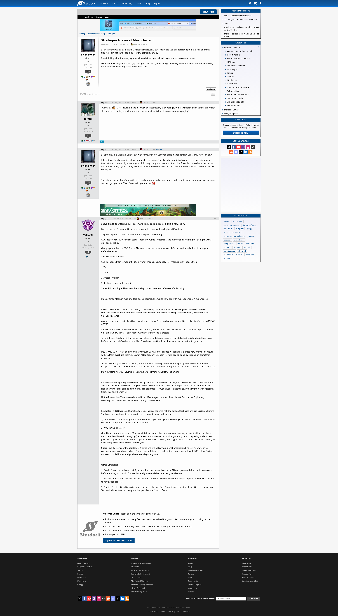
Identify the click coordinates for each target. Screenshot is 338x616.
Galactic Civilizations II (95, 34)
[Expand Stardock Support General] (225, 58)
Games (115, 3)
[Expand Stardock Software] (222, 47)
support (227, 258)
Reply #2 (105, 149)
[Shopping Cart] (255, 3)
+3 (88, 136)
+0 (88, 252)
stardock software (249, 225)
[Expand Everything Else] (222, 113)
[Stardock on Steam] (252, 147)
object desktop (229, 251)
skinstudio (250, 243)
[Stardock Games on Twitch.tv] (243, 147)
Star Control (136, 577)
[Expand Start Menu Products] (225, 98)
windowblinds (237, 221)
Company (193, 558)
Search (99, 17)
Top (215, 102)
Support (157, 3)
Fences (80, 574)
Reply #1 (105, 102)
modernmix (250, 255)
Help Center (246, 563)
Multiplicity (81, 581)
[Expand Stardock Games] (222, 109)
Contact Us (192, 588)
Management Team (195, 570)
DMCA (178, 611)
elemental (242, 251)
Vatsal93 (88, 235)
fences (226, 221)
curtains (239, 255)
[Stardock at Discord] (236, 152)
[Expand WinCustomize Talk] (225, 102)
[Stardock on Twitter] (229, 147)
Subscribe (253, 598)
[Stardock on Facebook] (233, 147)
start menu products (231, 225)
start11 (240, 243)
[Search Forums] (260, 3)
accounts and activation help (234, 236)
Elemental (135, 567)
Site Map (186, 611)
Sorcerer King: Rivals (139, 591)
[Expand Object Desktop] (225, 55)
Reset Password (248, 577)
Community (127, 3)
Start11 (80, 570)
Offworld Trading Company (142, 584)
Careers (191, 574)
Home (81, 34)
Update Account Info (250, 581)
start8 (226, 232)
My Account (247, 567)
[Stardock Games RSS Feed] (250, 152)
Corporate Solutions (85, 567)
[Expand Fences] (225, 73)
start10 (251, 236)
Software (104, 3)
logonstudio (228, 255)
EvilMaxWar (88, 54)
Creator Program (194, 584)
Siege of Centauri (138, 588)
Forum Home (88, 17)
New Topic (208, 11)
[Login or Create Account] (250, 3)
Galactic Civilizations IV (140, 570)
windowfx (247, 247)
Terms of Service (167, 611)
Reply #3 (105, 218)
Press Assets (193, 581)
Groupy (80, 584)
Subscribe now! (240, 132)
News (139, 3)
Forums (191, 591)
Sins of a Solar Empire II (140, 574)
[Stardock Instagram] (248, 147)
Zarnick (88, 118)
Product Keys (247, 574)
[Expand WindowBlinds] (225, 105)
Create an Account (249, 570)
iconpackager (229, 243)
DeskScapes (82, 577)
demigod (237, 247)
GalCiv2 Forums (140, 44)
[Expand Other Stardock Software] (225, 87)
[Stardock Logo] (86, 3)
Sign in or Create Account (118, 540)
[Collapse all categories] (258, 47)
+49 (88, 71)
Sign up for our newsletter (200, 598)
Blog (148, 3)
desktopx (227, 240)
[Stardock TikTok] (240, 152)
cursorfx (227, 247)
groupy (249, 229)
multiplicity (239, 229)
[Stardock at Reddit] (231, 152)
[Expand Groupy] (225, 76)
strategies (211, 89)
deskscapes (236, 232)
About (190, 563)
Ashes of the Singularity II (141, 563)
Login (107, 17)
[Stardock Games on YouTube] (238, 147)
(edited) (159, 149)
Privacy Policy (153, 611)
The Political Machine (139, 581)
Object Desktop (83, 563)
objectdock (228, 229)
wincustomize (239, 240)
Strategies (111, 34)
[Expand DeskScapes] (225, 69)
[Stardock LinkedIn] (245, 152)
